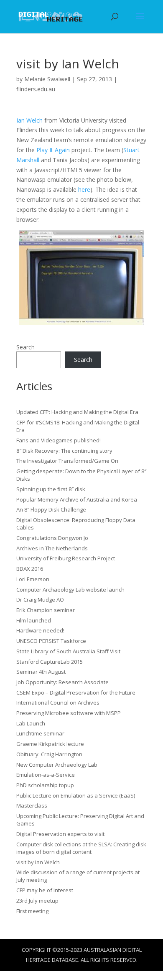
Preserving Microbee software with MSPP (68, 713)
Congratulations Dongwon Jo (52, 538)
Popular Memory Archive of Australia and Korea (76, 499)
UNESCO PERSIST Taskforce (51, 641)
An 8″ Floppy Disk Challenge (51, 509)
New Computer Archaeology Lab (56, 764)
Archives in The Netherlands (52, 548)
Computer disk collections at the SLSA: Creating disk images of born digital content (81, 848)
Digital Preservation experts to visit (60, 834)
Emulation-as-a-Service (45, 774)
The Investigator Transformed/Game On (67, 460)
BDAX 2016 (29, 568)
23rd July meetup (37, 900)
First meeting (32, 911)
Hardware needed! (40, 630)
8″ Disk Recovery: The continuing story (64, 450)
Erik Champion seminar (45, 610)
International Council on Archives (57, 702)
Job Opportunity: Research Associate (62, 682)
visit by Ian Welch (38, 862)
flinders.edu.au (35, 89)
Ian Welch (29, 120)
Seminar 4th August (41, 671)
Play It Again (53, 150)
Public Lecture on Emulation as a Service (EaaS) (75, 795)
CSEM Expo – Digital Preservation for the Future (75, 692)
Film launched (33, 620)
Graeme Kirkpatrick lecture (50, 744)
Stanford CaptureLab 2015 (49, 661)
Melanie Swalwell (47, 79)
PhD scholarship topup (45, 785)
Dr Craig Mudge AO (40, 599)
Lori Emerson (32, 579)
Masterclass (31, 805)
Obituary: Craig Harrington (49, 754)
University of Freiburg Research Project (65, 558)
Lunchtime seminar (40, 733)
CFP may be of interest (44, 890)
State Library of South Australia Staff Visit (68, 651)
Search (25, 347)
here (84, 189)
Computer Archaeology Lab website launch (70, 589)
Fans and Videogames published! (58, 440)
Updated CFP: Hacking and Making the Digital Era (77, 412)
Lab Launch (30, 723)
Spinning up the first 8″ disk (50, 489)
